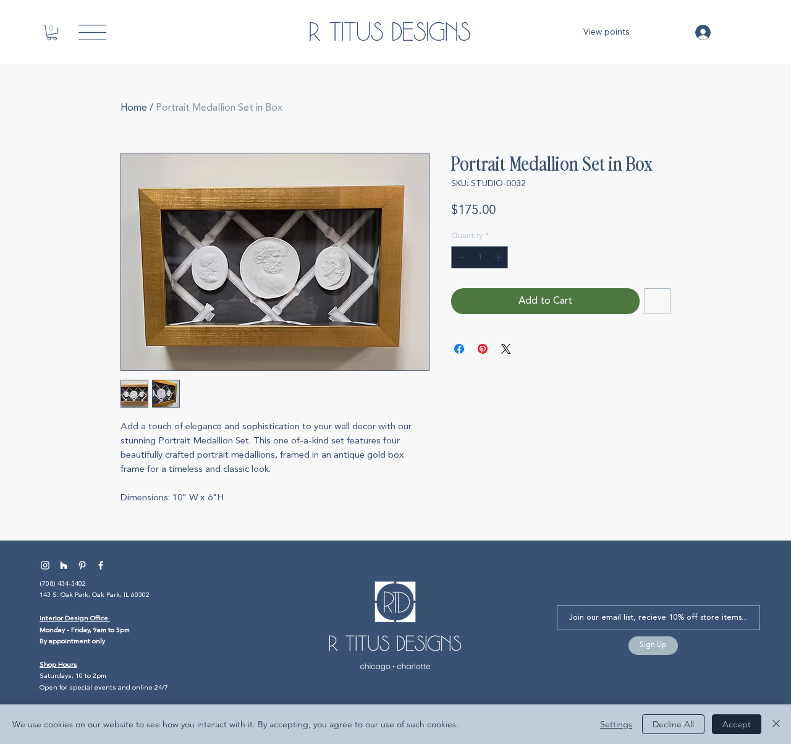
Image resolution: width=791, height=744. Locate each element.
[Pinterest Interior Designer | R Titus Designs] (82, 565)
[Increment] (499, 257)
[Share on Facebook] (459, 348)
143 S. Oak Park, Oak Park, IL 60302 (95, 595)
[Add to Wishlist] (657, 301)
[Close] (776, 724)
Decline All (673, 724)
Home (134, 108)
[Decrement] (460, 257)
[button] (52, 32)
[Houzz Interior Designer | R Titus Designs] (63, 565)
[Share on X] (506, 348)
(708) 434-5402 (63, 584)
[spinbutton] (480, 257)
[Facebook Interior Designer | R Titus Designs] (100, 565)
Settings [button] (616, 724)
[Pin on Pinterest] (482, 348)
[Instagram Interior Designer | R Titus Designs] (45, 565)
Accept (736, 724)
